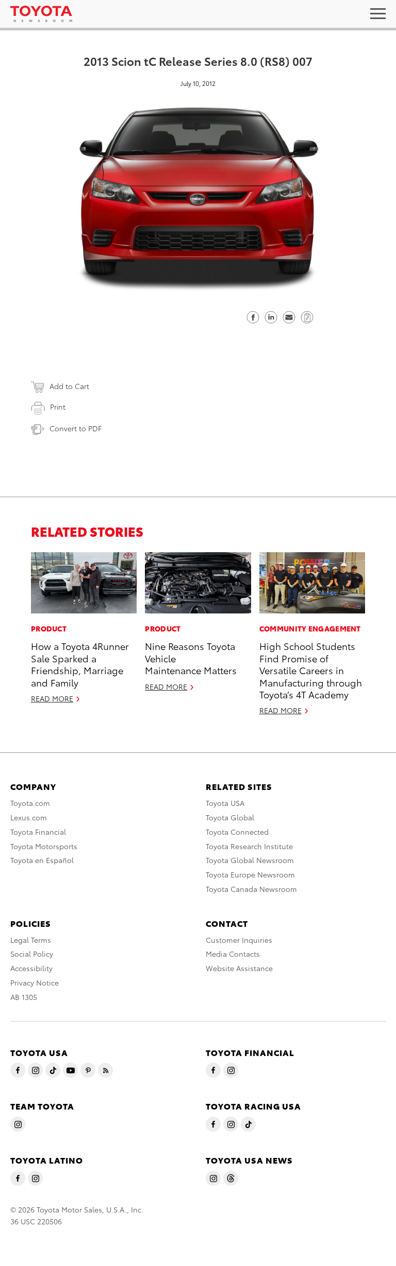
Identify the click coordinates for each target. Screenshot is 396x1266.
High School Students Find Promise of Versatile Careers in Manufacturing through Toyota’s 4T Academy (310, 669)
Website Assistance (239, 968)
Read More (52, 698)
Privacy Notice (34, 982)
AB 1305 (23, 997)
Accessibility (31, 968)
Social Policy (31, 953)
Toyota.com (30, 803)
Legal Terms (30, 940)
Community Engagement (310, 628)
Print (57, 406)
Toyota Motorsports (43, 846)
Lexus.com (28, 817)
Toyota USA (225, 803)
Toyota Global (230, 817)
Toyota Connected (237, 832)
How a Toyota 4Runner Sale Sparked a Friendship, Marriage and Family (80, 663)
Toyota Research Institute (249, 846)
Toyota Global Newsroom (250, 860)
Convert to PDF (76, 428)
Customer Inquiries (239, 940)
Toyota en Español (42, 860)
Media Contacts (233, 953)
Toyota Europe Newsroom (250, 874)
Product (49, 628)
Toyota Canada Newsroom (251, 889)
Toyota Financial (38, 832)
